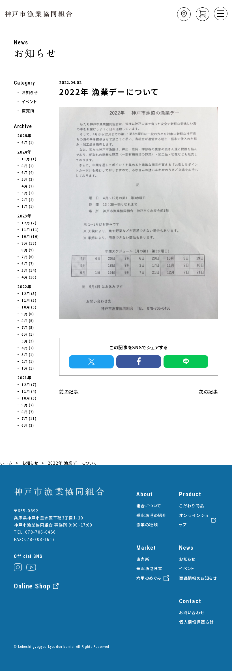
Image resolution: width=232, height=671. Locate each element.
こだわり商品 (191, 505)
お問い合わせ (191, 612)
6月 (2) (28, 425)
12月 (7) (29, 222)
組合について (148, 505)
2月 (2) (28, 199)
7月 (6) (28, 256)
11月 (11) (30, 229)
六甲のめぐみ (148, 578)
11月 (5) (29, 300)
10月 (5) (29, 307)
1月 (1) (28, 206)
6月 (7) (28, 263)
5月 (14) (29, 270)
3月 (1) (28, 192)
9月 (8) (28, 313)
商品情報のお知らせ (198, 578)
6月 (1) (28, 142)
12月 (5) (29, 293)
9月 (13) (29, 243)
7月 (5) (28, 327)
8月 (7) (28, 411)
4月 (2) (28, 347)
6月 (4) (28, 172)
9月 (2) (28, 404)
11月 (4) (29, 391)
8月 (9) (28, 249)
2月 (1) (28, 361)
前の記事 (69, 391)
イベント (29, 101)
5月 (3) (28, 179)
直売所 (28, 110)
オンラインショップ (194, 520)
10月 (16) (30, 236)
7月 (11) (29, 418)
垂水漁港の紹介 (151, 515)
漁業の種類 (147, 524)
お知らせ (30, 92)
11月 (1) (29, 158)
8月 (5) (28, 320)
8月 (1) (28, 165)
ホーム (6, 463)
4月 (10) (29, 277)
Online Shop (32, 586)
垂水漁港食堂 (149, 568)
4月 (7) (28, 186)
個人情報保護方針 (196, 622)
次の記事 (208, 391)
